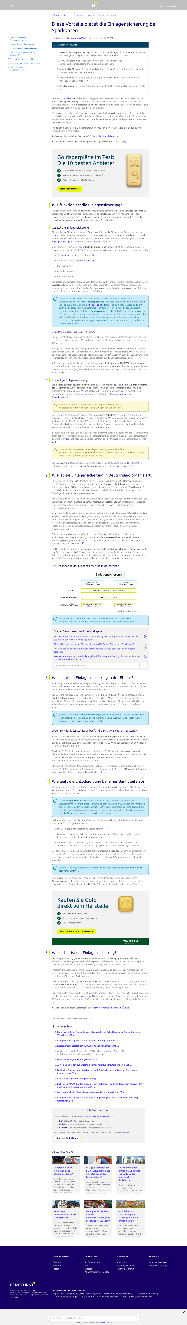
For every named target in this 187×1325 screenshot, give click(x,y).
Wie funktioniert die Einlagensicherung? (18, 39)
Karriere (57, 1265)
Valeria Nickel (63, 38)
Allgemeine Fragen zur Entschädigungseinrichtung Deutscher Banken (92, 1065)
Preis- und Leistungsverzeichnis (137, 1296)
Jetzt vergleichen (69, 188)
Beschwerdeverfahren (108, 1296)
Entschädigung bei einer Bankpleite (25, 63)
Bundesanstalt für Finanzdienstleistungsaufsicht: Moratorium (88, 1092)
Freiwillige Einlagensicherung (24, 48)
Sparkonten (69, 98)
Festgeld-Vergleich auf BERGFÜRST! (111, 1007)
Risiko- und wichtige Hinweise (119, 1293)
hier (63, 372)
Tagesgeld (57, 241)
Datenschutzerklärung (147, 1293)
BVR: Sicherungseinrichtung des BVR (75, 1078)
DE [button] (160, 6)
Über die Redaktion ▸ (67, 1138)
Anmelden (172, 6)
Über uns (57, 1262)
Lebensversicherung (84, 260)
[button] (11, 7)
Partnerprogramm (126, 1268)
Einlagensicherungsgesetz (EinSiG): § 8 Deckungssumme (85, 1040)
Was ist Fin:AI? (106, 1323)
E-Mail (126, 1132)
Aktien (91, 305)
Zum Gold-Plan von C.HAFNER (75, 931)
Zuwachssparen (59, 397)
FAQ (87, 1265)
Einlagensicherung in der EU (22, 59)
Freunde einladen (125, 1265)
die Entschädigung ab (108, 136)
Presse (56, 1268)
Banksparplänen (118, 394)
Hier (68, 439)
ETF (109, 305)
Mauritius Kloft (79, 38)
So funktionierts (92, 1262)
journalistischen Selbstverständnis (97, 1116)
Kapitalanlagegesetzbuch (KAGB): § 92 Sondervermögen (85, 1046)
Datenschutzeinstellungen (66, 1296)
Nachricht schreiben (158, 1265)
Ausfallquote (87, 1296)
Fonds (99, 305)
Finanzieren (122, 1262)
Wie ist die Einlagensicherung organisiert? (22, 54)
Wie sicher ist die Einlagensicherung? (18, 68)
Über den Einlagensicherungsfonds (75, 1059)
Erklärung (121, 141)
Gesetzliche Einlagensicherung (24, 44)
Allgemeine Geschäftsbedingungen (84, 1293)
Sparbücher (95, 241)
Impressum (58, 1293)
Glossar (88, 1268)
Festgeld (67, 241)
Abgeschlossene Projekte (97, 1272)
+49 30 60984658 (157, 1262)
